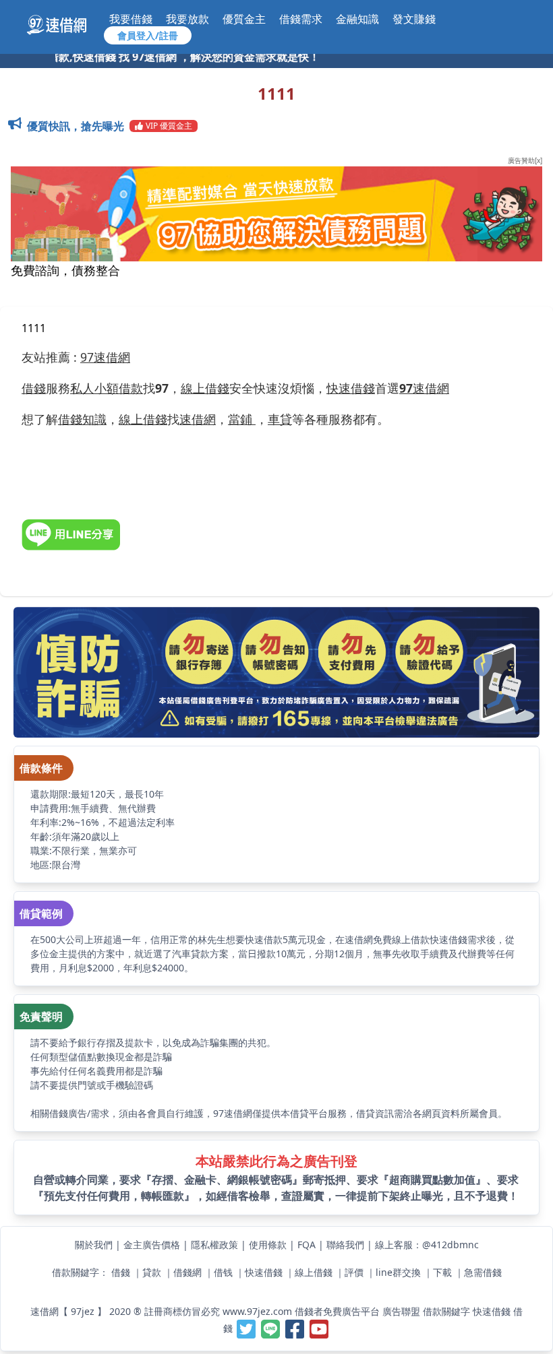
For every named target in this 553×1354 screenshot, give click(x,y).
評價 (354, 1272)
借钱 (223, 1272)
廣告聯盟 (401, 1311)
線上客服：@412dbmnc (427, 1244)
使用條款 (268, 1244)
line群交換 (398, 1272)
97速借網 (105, 357)
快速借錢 (264, 1272)
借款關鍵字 (446, 1311)
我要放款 (187, 18)
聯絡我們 (345, 1244)
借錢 (120, 1272)
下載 (442, 1272)
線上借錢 (313, 1272)
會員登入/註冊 (147, 35)
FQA (306, 1244)
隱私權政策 (214, 1244)
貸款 (151, 1272)
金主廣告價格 (151, 1244)
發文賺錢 (414, 18)
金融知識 (357, 18)
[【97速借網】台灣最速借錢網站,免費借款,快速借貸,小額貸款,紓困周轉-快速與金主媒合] (64, 25)
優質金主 (244, 18)
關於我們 (94, 1244)
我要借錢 (130, 18)
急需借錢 (483, 1272)
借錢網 (187, 1272)
